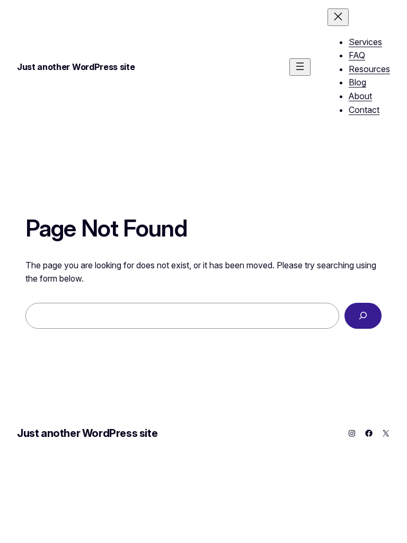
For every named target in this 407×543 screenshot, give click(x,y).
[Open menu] (300, 67)
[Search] (363, 316)
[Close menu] (338, 17)
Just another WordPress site (76, 67)
